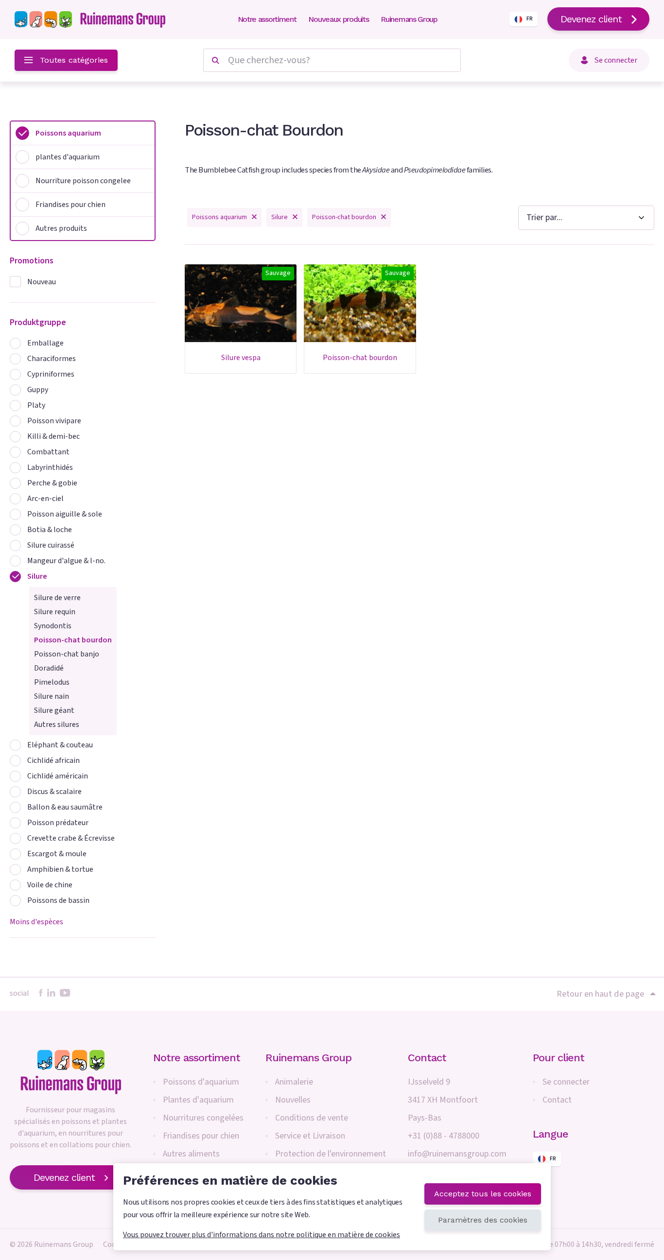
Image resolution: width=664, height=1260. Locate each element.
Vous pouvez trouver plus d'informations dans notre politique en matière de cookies (261, 1234)
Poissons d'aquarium (201, 1082)
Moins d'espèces (36, 921)
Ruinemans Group (409, 19)
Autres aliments (191, 1154)
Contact (557, 1100)
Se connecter (566, 1082)
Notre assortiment (267, 19)
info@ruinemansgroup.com (457, 1154)
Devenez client (591, 19)
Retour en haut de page (600, 993)
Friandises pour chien (201, 1136)
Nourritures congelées (203, 1118)
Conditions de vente (311, 1118)
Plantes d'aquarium (198, 1100)
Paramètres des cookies (482, 1220)
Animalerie (294, 1082)
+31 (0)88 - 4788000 (443, 1136)
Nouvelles (293, 1100)
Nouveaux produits (338, 19)
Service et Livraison (310, 1136)
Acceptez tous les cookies (482, 1193)
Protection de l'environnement (330, 1154)
